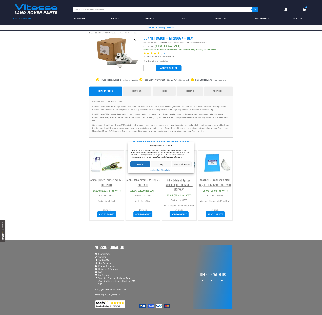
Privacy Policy (165, 170)
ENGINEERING (221, 19)
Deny (161, 164)
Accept (140, 164)
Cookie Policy (155, 170)
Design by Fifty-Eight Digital (107, 294)
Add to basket (168, 68)
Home (91, 33)
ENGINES (115, 19)
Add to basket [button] (106, 214)
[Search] (255, 9)
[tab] (105, 91)
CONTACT (297, 19)
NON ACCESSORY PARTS (104, 33)
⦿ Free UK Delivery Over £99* (161, 27)
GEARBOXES (79, 19)
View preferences (182, 164)
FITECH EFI (184, 19)
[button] (135, 40)
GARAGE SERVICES (260, 19)
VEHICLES (149, 19)
